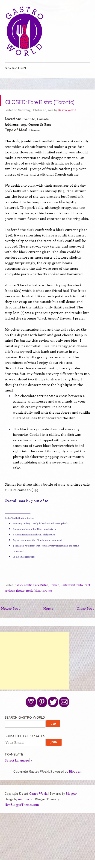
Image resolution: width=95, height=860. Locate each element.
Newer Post (10, 619)
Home (48, 619)
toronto (47, 601)
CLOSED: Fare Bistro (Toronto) (47, 106)
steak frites (33, 601)
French (54, 596)
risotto (20, 601)
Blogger (75, 782)
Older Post (85, 619)
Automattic (25, 810)
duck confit (24, 596)
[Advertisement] (34, 672)
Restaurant (68, 596)
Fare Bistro (40, 596)
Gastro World (67, 121)
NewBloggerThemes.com (22, 816)
